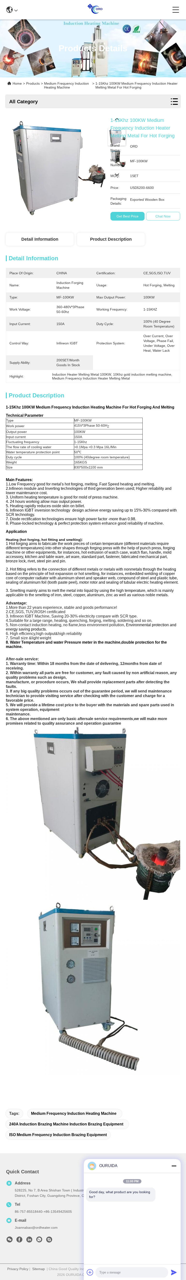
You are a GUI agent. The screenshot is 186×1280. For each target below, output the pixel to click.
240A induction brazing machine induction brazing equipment (66, 1124)
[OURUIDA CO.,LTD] (95, 10)
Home (17, 83)
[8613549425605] (39, 1241)
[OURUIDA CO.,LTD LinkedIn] (29, 1241)
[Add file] (90, 1272)
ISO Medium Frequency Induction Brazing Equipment (58, 1135)
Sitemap (38, 1269)
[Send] (174, 1272)
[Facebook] (19, 1241)
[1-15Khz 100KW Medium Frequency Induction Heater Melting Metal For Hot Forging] (56, 166)
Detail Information (39, 239)
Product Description (111, 239)
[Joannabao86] (49, 1241)
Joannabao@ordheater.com (36, 1227)
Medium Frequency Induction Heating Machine (66, 85)
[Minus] (174, 1166)
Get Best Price (127, 216)
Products (33, 83)
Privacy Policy (17, 1269)
